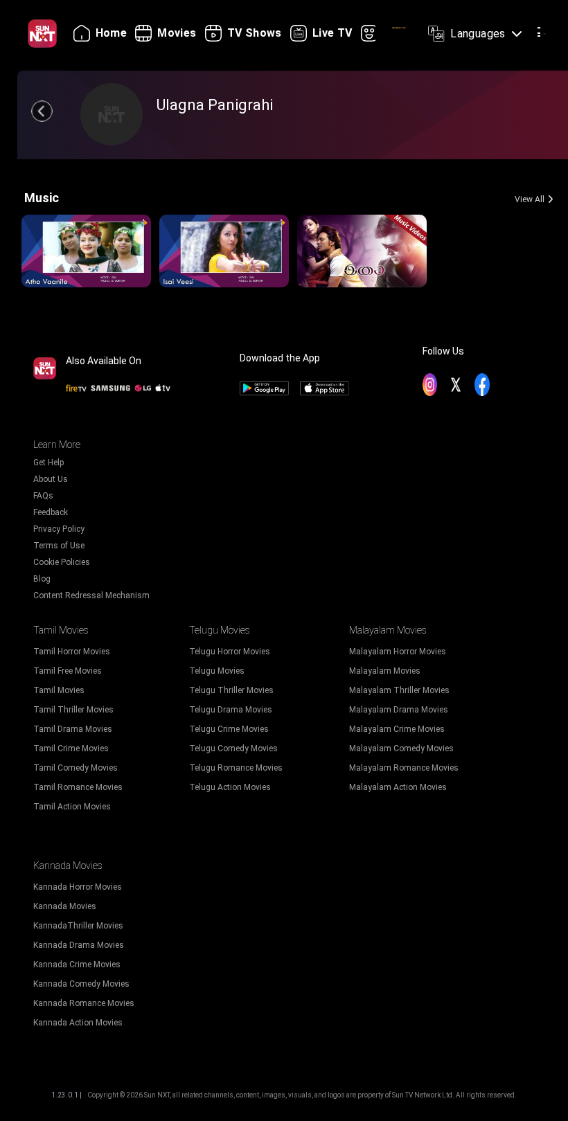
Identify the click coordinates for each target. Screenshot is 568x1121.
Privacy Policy (59, 529)
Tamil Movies (59, 690)
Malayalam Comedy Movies (401, 748)
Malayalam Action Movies (398, 787)
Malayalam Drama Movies (398, 710)
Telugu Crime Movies (229, 729)
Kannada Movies (64, 906)
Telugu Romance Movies (236, 768)
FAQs (43, 496)
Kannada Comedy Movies (81, 984)
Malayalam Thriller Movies (399, 690)
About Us (50, 479)
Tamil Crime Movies (71, 748)
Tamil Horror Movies (71, 651)
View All (529, 199)
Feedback (50, 512)
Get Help (48, 462)
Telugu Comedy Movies (233, 748)
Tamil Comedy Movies (75, 768)
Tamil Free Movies (67, 671)
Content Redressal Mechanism (91, 595)
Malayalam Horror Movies (397, 651)
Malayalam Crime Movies (397, 729)
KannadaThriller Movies (78, 926)
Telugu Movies (217, 671)
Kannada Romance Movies (83, 1003)
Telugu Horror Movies (229, 651)
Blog (42, 579)
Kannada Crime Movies (77, 964)
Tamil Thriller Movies (73, 710)
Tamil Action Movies (72, 806)
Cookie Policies (61, 562)
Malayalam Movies (384, 671)
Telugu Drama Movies (230, 710)
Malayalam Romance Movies (404, 768)
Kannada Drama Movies (78, 945)
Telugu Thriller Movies (231, 690)
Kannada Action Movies (78, 1023)
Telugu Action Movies (230, 787)
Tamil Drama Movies (72, 729)
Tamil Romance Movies (78, 787)
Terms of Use (59, 545)
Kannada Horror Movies (77, 887)
